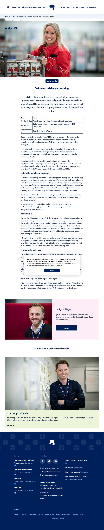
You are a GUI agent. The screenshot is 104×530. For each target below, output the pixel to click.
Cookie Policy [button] (67, 263)
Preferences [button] (59, 265)
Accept (52, 270)
